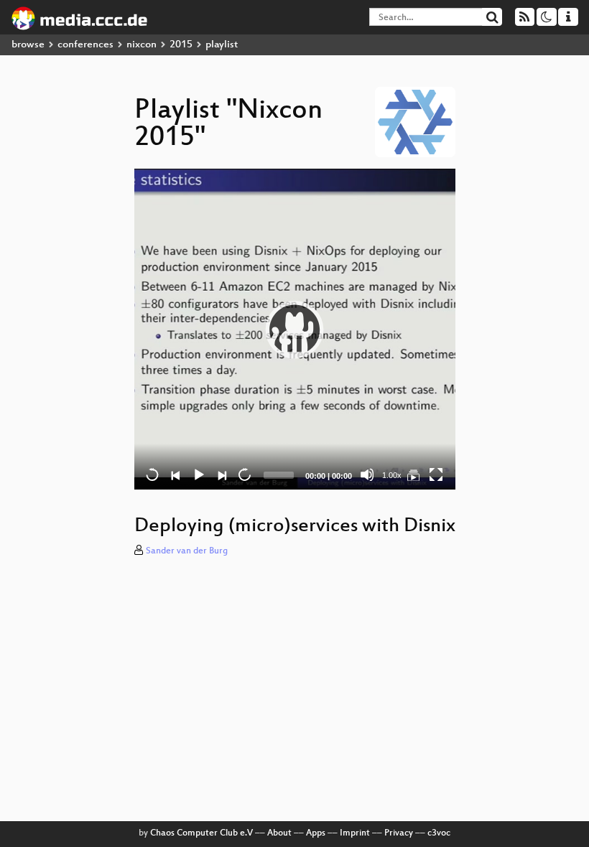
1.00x (392, 475)
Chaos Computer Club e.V (201, 833)
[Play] (294, 329)
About (279, 833)
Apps (315, 833)
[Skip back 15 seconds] (152, 474)
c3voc (438, 833)
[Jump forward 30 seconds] (244, 474)
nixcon (141, 45)
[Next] (221, 474)
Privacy (398, 833)
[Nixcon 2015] (413, 474)
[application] (294, 329)
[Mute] (367, 474)
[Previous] (175, 474)
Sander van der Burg (187, 551)
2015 (181, 45)
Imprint (355, 833)
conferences (85, 45)
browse (28, 45)
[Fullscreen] (436, 474)
